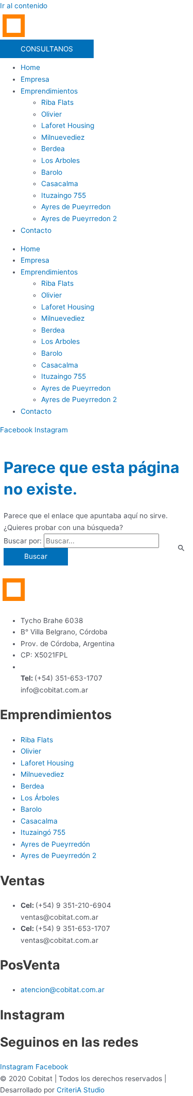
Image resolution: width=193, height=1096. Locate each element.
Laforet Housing (67, 125)
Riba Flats (57, 102)
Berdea (53, 148)
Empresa (35, 79)
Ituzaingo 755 (63, 195)
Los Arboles (60, 160)
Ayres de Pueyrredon (76, 207)
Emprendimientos (49, 91)
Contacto (36, 230)
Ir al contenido (23, 6)
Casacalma (59, 183)
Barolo (51, 172)
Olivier (51, 114)
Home (30, 67)
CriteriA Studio (80, 1090)
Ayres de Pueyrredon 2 (79, 218)
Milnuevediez (62, 137)
